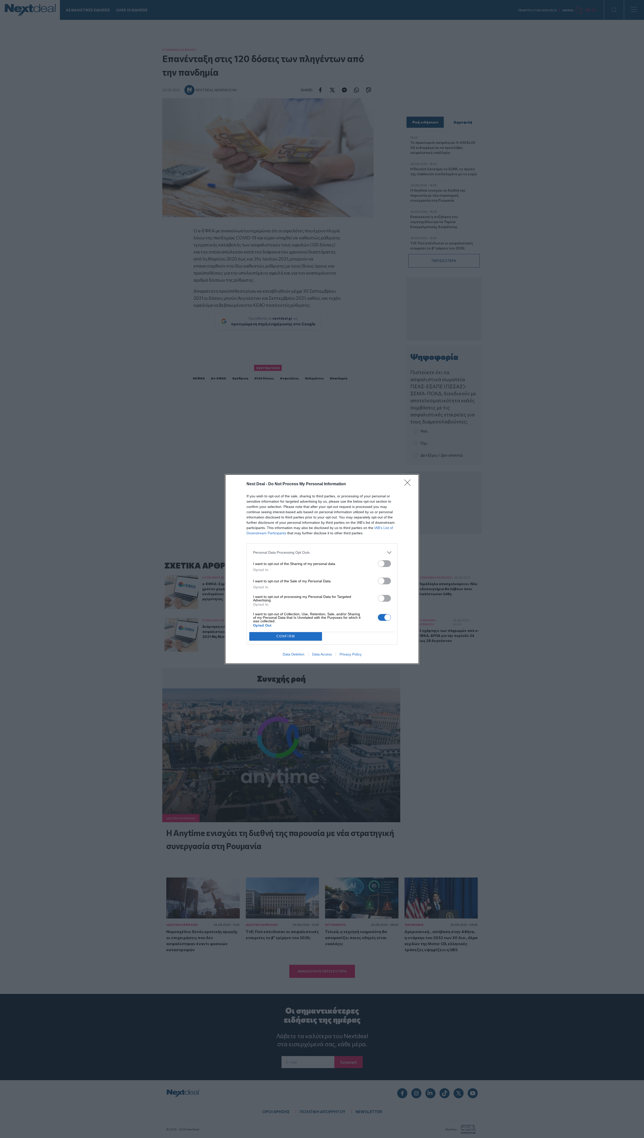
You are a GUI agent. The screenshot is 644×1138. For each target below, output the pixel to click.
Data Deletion (293, 654)
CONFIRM (285, 636)
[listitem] (322, 552)
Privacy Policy (350, 654)
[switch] (384, 563)
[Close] (409, 484)
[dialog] (322, 569)
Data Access (322, 654)
